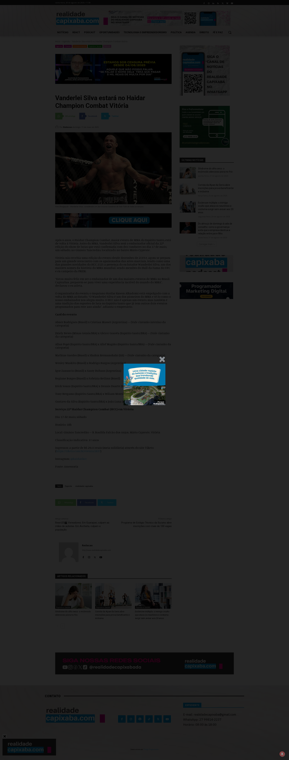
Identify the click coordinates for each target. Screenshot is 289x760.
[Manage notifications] (282, 754)
